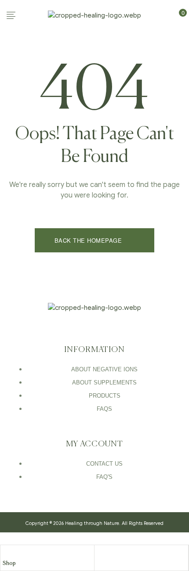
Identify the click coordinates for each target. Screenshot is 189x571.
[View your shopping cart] (174, 15)
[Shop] (7, 553)
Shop (9, 563)
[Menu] (24, 15)
